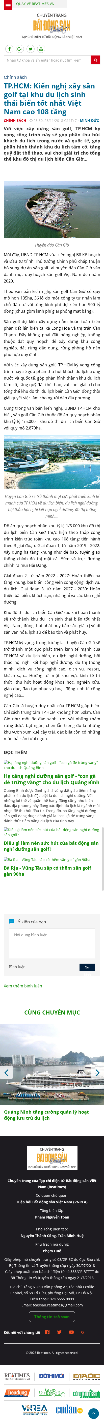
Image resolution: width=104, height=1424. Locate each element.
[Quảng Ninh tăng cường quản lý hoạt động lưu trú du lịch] (52, 1066)
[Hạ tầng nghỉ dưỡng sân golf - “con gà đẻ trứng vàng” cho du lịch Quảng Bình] (52, 767)
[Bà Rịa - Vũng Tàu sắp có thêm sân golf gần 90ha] (47, 859)
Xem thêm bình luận (23, 985)
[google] (84, 1332)
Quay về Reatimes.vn (35, 3)
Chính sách (15, 120)
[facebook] (47, 1332)
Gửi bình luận (87, 968)
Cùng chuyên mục (52, 1012)
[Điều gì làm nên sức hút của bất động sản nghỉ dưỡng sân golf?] (52, 834)
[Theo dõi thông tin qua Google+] (20, 49)
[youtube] (71, 1332)
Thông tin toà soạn (52, 1316)
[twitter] (59, 1332)
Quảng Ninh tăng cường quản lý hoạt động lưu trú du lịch (46, 1115)
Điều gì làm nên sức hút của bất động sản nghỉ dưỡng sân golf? (51, 846)
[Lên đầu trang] (93, 1413)
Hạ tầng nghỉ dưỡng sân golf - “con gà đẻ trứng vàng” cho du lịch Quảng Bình (51, 779)
